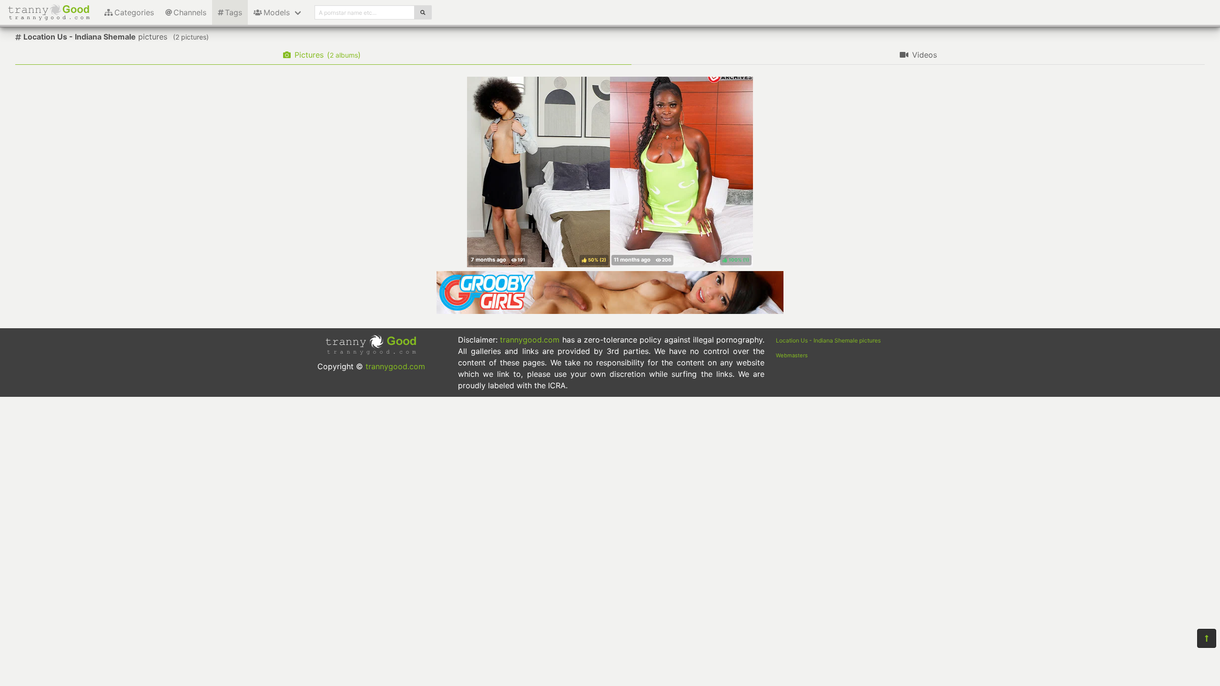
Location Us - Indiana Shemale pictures (828, 340)
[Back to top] (1206, 638)
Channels (189, 12)
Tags (233, 12)
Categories (134, 12)
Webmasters (792, 355)
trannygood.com (395, 366)
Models (277, 12)
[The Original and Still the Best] (610, 311)
